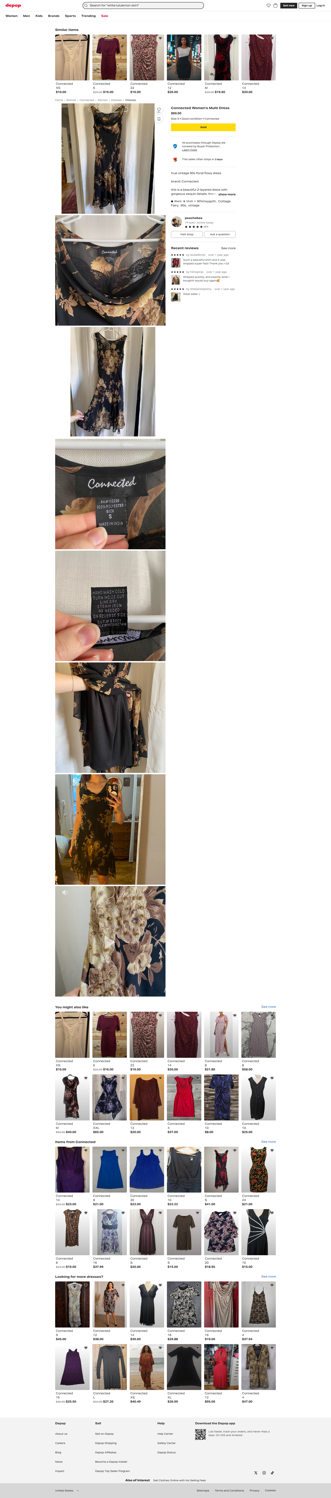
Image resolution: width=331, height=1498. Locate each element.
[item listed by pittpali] (258, 1170)
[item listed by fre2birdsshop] (72, 1367)
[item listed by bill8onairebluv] (221, 1367)
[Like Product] (85, 38)
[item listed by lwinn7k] (184, 1232)
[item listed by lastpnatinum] (72, 1304)
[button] (210, 226)
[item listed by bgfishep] (258, 1097)
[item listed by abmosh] (109, 1170)
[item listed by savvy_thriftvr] (109, 1367)
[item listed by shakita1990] (72, 1170)
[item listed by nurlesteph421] (147, 1367)
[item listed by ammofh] (147, 1170)
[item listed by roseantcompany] (221, 1035)
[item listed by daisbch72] (184, 1035)
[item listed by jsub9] (147, 1304)
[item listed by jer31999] (72, 1232)
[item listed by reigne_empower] (72, 1097)
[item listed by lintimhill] (147, 1097)
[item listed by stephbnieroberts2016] (221, 1097)
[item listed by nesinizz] (258, 1304)
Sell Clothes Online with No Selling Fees (179, 1480)
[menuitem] (11, 16)
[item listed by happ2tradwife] (109, 1304)
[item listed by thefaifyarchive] (147, 1232)
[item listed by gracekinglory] (258, 1035)
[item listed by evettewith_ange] (258, 1232)
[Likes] (268, 5)
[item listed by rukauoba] (221, 1170)
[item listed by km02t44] (221, 1304)
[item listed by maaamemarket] (184, 1097)
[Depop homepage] (13, 6)
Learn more (189, 150)
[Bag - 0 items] (275, 5)
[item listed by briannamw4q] (147, 1035)
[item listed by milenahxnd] (109, 1232)
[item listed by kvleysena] (184, 1170)
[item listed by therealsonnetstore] (184, 1367)
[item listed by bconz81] (109, 1097)
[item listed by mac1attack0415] (109, 1035)
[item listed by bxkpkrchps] (184, 1304)
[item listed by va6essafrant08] (72, 1035)
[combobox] (143, 5)
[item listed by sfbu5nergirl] (258, 1367)
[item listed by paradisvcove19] (221, 1232)
